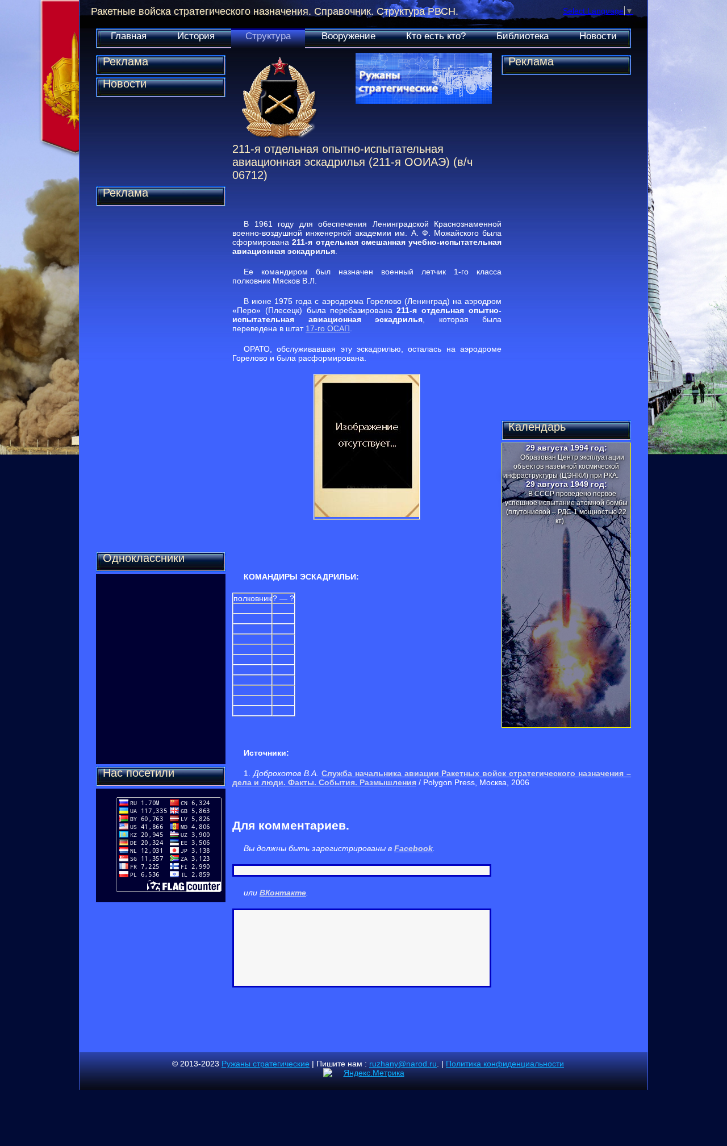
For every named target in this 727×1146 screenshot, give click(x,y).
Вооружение (348, 36)
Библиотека (522, 36)
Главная (129, 36)
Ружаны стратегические (266, 1063)
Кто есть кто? (436, 36)
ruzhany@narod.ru (403, 1063)
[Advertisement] (160, 379)
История (196, 36)
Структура (268, 36)
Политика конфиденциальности (505, 1063)
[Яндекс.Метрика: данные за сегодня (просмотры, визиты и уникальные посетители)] (363, 1072)
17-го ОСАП (328, 328)
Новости (598, 36)
